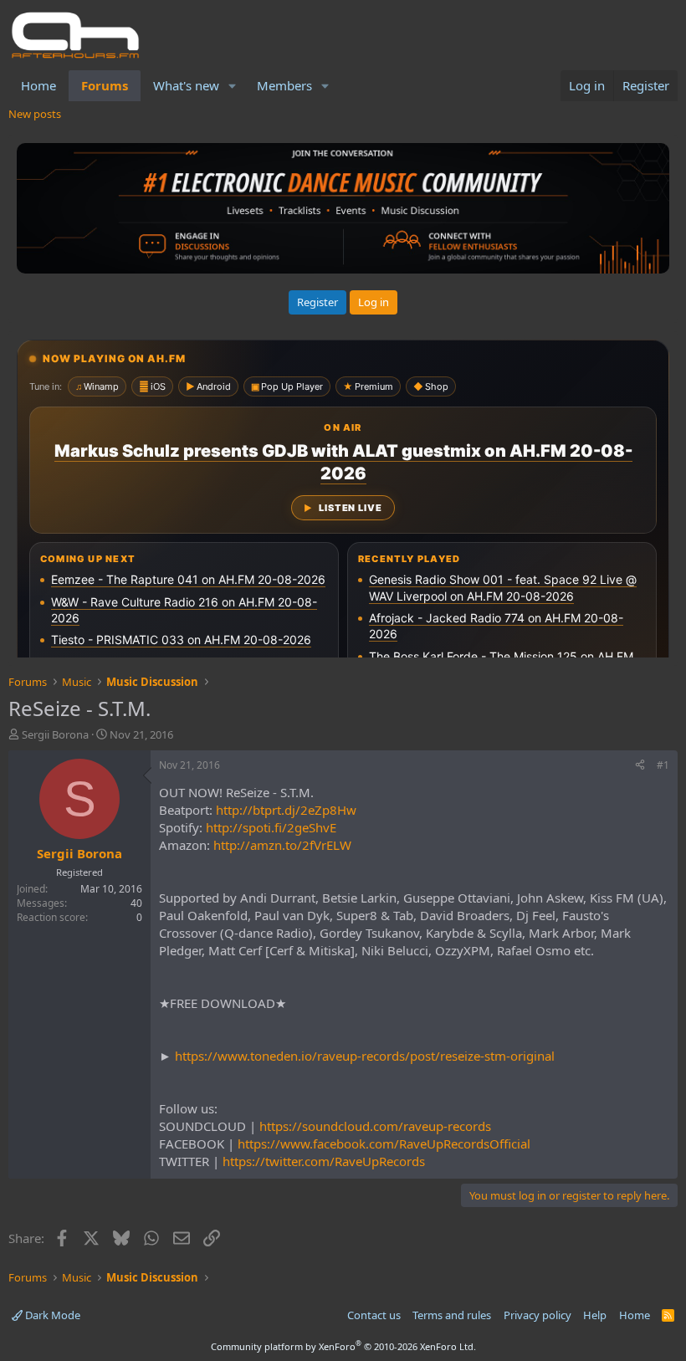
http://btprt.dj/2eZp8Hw (286, 809)
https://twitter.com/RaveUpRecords (324, 1161)
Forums (104, 85)
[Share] (640, 765)
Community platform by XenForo (343, 1346)
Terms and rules (451, 1315)
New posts (34, 113)
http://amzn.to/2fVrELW (282, 845)
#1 (663, 765)
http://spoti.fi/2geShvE (271, 827)
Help (595, 1315)
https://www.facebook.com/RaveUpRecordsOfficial (384, 1143)
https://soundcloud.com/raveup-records (375, 1126)
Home (38, 85)
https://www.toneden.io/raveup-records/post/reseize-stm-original (365, 1055)
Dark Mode (51, 1315)
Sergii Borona (55, 734)
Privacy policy (537, 1315)
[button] (232, 85)
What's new (186, 85)
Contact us (374, 1315)
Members (284, 85)
